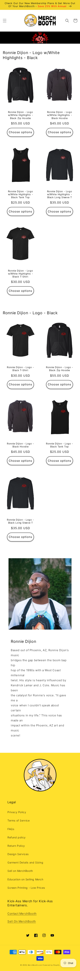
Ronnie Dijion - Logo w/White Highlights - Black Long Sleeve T (59, 194)
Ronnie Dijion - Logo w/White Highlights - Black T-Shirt (20, 273)
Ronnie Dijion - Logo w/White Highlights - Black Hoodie (59, 115)
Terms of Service (18, 820)
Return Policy (16, 845)
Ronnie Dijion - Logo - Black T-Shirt (20, 369)
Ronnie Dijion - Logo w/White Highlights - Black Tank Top (20, 194)
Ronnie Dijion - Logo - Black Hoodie (20, 445)
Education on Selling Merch (25, 879)
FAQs (10, 829)
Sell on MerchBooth (20, 870)
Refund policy (16, 837)
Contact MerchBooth (22, 913)
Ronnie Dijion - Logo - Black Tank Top (59, 445)
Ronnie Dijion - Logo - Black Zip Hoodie (59, 369)
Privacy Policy (16, 812)
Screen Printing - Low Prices (26, 887)
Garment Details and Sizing (25, 862)
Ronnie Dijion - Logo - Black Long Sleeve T (20, 521)
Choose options (20, 132)
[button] (5, 21)
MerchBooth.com (35, 965)
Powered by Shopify (51, 965)
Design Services (18, 854)
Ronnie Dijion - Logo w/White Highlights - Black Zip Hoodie (20, 115)
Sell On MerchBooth (21, 921)
